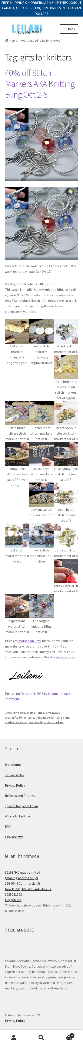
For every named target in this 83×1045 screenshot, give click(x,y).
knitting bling (60, 717)
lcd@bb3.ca (13, 900)
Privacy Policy (15, 785)
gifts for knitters (23, 717)
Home (13, 40)
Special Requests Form (21, 806)
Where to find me (17, 816)
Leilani (53, 693)
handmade (43, 717)
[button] (17, 342)
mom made (35, 722)
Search (41, 1038)
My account (13, 764)
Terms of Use (14, 775)
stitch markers (54, 722)
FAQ (8, 826)
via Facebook (65, 657)
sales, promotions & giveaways (39, 713)
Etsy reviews (14, 837)
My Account (14, 1038)
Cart (64, 1034)
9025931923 (13, 894)
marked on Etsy (29, 641)
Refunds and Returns (20, 795)
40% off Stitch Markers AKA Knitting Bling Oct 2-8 (39, 83)
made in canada (15, 722)
